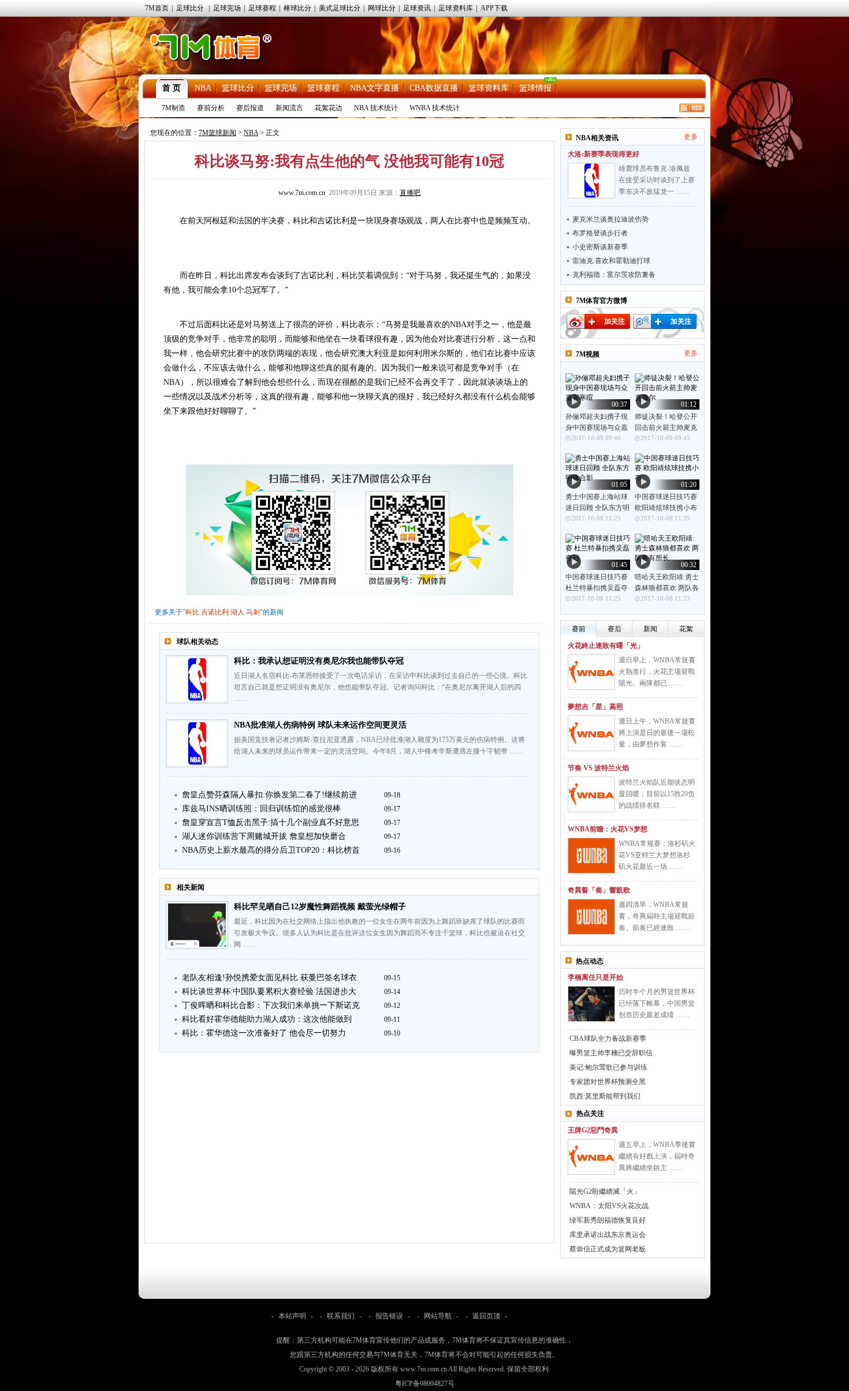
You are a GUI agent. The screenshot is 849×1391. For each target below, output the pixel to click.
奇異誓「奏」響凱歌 (599, 890)
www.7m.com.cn (301, 193)
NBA (203, 88)
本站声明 (292, 1316)
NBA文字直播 (374, 88)
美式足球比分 (339, 8)
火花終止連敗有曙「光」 (606, 646)
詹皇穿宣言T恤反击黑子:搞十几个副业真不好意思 (270, 822)
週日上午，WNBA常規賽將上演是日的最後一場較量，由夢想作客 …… (657, 732)
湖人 (237, 612)
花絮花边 (328, 108)
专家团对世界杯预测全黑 (607, 1082)
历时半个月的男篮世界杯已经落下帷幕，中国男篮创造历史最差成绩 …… (657, 1003)
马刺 (253, 612)
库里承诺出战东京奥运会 (607, 1235)
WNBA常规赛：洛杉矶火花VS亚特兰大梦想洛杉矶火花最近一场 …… (657, 855)
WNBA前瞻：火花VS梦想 (607, 829)
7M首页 (157, 8)
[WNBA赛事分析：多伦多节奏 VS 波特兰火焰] (591, 794)
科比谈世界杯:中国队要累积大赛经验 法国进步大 (269, 991)
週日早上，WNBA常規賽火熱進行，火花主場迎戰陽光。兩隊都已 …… (657, 671)
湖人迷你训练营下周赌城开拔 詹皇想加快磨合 (264, 836)
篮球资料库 (488, 88)
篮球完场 (281, 88)
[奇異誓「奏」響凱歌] (591, 917)
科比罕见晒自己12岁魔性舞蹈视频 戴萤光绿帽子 (320, 906)
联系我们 (341, 1316)
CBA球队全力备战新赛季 (607, 1038)
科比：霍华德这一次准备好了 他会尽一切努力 (264, 1033)
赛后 (614, 629)
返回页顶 (486, 1316)
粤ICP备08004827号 (425, 1383)
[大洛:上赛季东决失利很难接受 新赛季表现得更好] (591, 180)
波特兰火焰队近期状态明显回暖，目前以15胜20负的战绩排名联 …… (657, 793)
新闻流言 (289, 108)
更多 (691, 137)
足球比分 (190, 8)
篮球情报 (535, 88)
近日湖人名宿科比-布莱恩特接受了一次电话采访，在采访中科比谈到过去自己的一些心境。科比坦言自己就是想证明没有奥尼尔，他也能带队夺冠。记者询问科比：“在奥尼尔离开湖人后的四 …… (380, 687)
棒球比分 (297, 8)
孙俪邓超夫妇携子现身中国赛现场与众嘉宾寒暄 (596, 428)
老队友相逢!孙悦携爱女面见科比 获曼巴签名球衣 (269, 977)
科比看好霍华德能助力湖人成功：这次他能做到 (267, 1019)
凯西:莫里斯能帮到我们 (605, 1096)
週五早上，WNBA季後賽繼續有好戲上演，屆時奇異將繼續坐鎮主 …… (657, 1156)
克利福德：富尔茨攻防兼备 (614, 275)
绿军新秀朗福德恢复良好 (607, 1220)
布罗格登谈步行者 (600, 233)
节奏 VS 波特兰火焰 (598, 768)
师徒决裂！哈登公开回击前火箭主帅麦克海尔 (666, 428)
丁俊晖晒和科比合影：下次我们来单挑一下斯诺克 (271, 1005)
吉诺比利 (215, 612)
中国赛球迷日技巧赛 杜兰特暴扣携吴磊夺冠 (596, 588)
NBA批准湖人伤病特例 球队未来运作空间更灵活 (320, 725)
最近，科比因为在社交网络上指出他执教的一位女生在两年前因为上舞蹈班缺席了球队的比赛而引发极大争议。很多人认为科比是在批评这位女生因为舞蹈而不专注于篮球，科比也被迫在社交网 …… (379, 932)
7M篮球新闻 (217, 133)
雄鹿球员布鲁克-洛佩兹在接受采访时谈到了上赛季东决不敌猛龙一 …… (657, 180)
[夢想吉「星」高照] (591, 733)
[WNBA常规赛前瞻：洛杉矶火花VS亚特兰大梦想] (591, 855)
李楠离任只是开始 (595, 977)
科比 (192, 612)
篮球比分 (238, 88)
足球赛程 (262, 8)
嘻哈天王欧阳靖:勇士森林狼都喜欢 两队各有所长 (667, 588)
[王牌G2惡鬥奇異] (591, 1157)
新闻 (650, 629)
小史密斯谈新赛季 (600, 247)
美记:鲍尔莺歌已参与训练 (608, 1067)
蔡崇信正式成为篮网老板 (607, 1249)
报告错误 (389, 1316)
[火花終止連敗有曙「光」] (591, 672)
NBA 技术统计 (376, 108)
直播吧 (410, 193)
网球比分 (382, 8)
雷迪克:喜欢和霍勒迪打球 (611, 261)
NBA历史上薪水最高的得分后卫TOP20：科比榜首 (271, 850)
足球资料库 (455, 8)
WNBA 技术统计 (434, 108)
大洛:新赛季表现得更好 (603, 154)
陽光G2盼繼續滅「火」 (605, 1191)
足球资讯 (417, 8)
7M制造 (173, 108)
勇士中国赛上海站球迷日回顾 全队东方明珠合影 (597, 508)
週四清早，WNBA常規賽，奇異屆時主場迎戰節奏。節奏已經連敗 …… (657, 916)
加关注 (614, 321)
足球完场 (227, 8)
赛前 (579, 629)
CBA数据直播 (433, 88)
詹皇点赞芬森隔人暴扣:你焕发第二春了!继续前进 (269, 794)
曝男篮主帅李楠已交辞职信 (611, 1053)
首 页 (171, 88)
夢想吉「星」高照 (595, 707)
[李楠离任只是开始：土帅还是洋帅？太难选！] (591, 1004)
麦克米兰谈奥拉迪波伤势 (610, 219)
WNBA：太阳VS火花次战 (609, 1206)
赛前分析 (211, 108)
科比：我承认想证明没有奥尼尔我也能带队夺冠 (319, 661)
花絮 (686, 629)
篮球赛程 (323, 88)
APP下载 (494, 8)
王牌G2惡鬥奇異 (593, 1130)
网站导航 (438, 1316)
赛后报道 (250, 108)
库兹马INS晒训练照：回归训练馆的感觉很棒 (261, 808)
